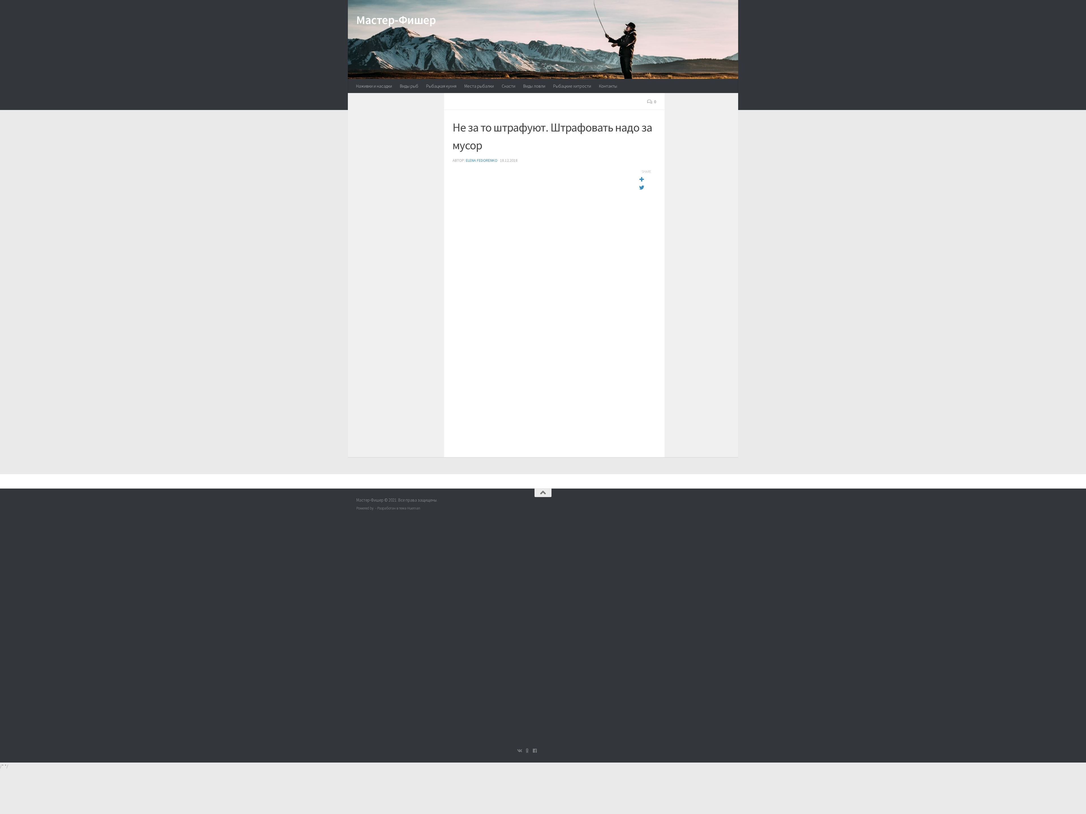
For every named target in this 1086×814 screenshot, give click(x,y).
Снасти (508, 86)
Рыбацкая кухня (441, 86)
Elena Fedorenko (481, 160)
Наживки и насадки (374, 86)
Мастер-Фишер (396, 19)
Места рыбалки (479, 86)
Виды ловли (534, 86)
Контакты (608, 86)
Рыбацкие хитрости (572, 86)
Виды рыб (409, 86)
